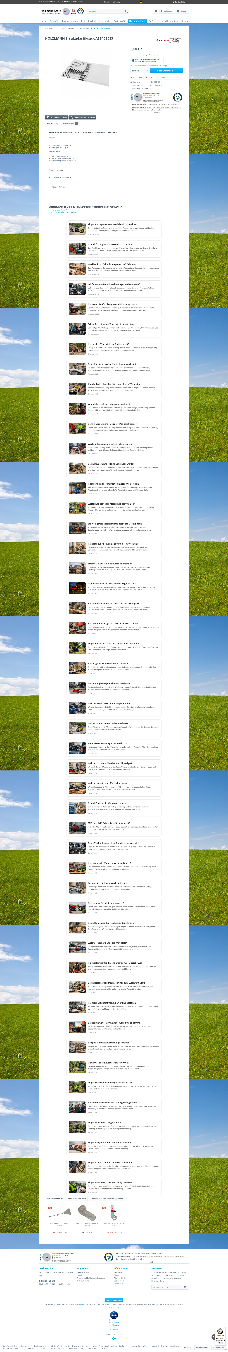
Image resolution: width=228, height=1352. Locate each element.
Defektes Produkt (83, 1272)
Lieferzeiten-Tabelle (114, 1307)
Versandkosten (84, 1304)
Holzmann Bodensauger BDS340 (59, 1224)
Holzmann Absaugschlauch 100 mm (87, 1224)
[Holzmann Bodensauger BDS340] (60, 1212)
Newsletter (118, 1272)
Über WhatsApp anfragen (84, 117)
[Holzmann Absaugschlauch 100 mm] (87, 1212)
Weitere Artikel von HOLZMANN (63, 212)
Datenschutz (119, 1281)
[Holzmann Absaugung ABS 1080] (114, 1212)
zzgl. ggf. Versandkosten (161, 55)
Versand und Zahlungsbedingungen (91, 1278)
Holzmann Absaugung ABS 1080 (114, 1224)
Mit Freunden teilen (58, 117)
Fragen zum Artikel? (58, 210)
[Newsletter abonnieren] (185, 1287)
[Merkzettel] (155, 11)
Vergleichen (137, 77)
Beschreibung (52, 123)
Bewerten (163, 77)
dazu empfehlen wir (55, 1198)
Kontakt (80, 1275)
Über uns (117, 1275)
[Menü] (224, 1328)
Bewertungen (70, 123)
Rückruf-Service (120, 1278)
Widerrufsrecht (83, 1281)
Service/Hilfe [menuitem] (179, 2)
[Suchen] (126, 11)
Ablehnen (188, 1347)
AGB (78, 1284)
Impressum (118, 1284)
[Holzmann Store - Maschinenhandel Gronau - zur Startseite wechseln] (58, 13)
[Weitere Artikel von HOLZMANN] (169, 41)
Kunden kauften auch (77, 1198)
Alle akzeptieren (202, 1347)
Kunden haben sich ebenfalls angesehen (107, 1198)
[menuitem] (108, 11)
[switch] (220, 1343)
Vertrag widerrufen (114, 1300)
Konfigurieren (218, 1347)
